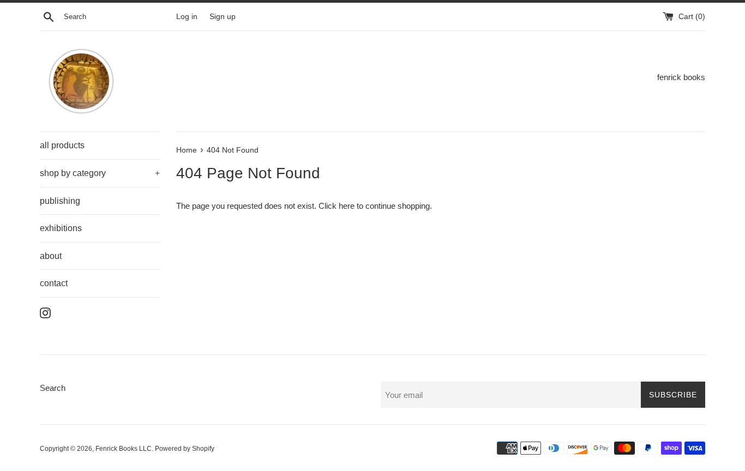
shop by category (100, 173)
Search (52, 387)
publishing (60, 201)
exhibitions (61, 228)
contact (54, 283)
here (347, 205)
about (51, 256)
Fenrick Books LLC (123, 448)
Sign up (222, 17)
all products (62, 145)
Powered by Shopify (184, 448)
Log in (186, 17)
